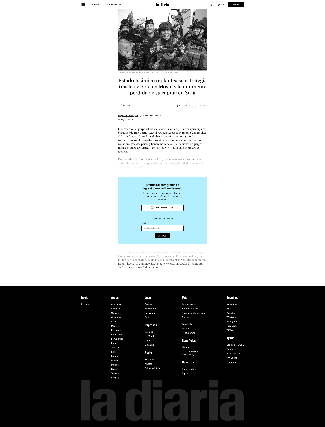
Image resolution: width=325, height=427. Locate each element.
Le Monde (150, 336)
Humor (185, 328)
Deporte (115, 326)
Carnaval (115, 308)
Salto (147, 317)
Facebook (231, 326)
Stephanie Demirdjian (128, 115)
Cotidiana (116, 317)
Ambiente (116, 304)
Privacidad (231, 357)
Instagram (231, 321)
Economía (116, 330)
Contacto (231, 362)
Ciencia (115, 313)
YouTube (230, 313)
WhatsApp (231, 317)
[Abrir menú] (83, 5)
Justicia (115, 347)
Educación (116, 334)
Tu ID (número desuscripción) (191, 353)
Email (144, 223)
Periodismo (150, 359)
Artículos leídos (152, 368)
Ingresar (220, 4)
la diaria (95, 4)
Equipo (185, 373)
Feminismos (117, 338)
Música (148, 363)
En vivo (185, 317)
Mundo (114, 356)
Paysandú (150, 313)
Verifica (115, 377)
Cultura (115, 321)
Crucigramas (188, 332)
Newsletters (232, 304)
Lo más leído (188, 304)
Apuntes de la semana (193, 313)
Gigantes (149, 344)
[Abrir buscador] (210, 4)
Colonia (148, 304)
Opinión (115, 360)
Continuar (162, 236)
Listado (186, 347)
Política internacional (111, 4)
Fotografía (187, 324)
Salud (114, 369)
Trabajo (115, 373)
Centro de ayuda (235, 344)
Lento (148, 340)
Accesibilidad (233, 353)
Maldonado (151, 308)
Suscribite (236, 4)
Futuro (114, 343)
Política (115, 364)
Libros (114, 351)
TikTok (229, 330)
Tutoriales (231, 349)
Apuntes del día (190, 308)
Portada (85, 304)
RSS (228, 308)
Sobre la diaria (189, 369)
